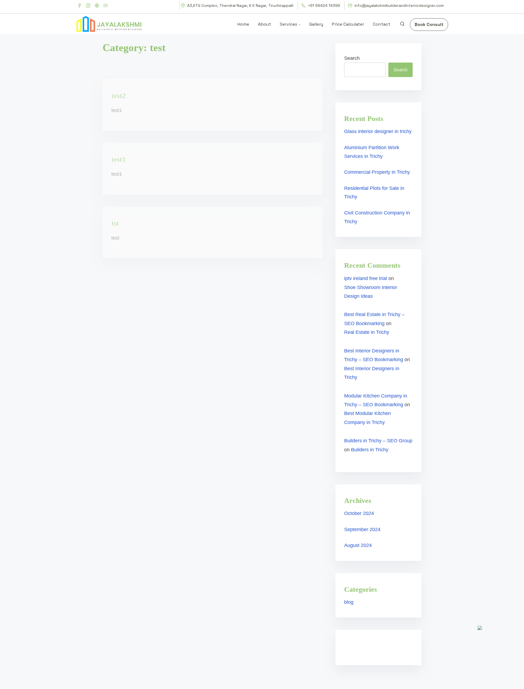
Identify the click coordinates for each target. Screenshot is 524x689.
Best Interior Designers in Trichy (371, 373)
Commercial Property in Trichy (377, 172)
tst (115, 223)
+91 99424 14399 (323, 5)
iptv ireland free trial (365, 278)
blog (348, 602)
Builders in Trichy (369, 449)
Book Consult (429, 24)
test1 (118, 159)
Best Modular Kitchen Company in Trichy (367, 418)
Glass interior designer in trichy (378, 131)
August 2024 (358, 545)
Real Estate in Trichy (366, 332)
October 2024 (359, 513)
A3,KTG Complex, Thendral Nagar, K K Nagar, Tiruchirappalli (239, 5)
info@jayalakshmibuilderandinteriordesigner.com (398, 5)
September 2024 (362, 529)
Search (352, 58)
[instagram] (88, 5)
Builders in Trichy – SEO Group (378, 440)
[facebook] (79, 5)
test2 (118, 96)
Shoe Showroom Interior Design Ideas (370, 292)
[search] (402, 25)
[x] (97, 5)
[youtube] (105, 5)
